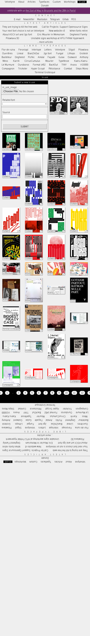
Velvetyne (10, 2)
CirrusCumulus (32, 61)
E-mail (17, 19)
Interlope (36, 50)
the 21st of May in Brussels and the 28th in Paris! (51, 11)
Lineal (20, 53)
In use (82, 2)
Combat (68, 69)
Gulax (61, 57)
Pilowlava (83, 50)
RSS (73, 19)
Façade (51, 57)
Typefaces (44, 2)
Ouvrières (7, 53)
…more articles (45, 42)
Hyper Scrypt (38, 69)
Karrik (16, 61)
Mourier (49, 61)
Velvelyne (60, 50)
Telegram (55, 19)
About (21, 2)
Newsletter (28, 19)
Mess (5, 61)
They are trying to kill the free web (19, 27)
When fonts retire (79, 31)
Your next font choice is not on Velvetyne (23, 31)
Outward (72, 57)
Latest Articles (45, 23)
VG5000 (84, 65)
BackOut (53, 65)
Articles (32, 2)
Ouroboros (23, 65)
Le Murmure (8, 65)
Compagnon (8, 69)
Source (6, 112)
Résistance (54, 69)
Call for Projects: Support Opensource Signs (65, 27)
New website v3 (57, 31)
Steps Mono (82, 69)
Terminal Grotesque (45, 72)
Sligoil (72, 50)
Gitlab (65, 19)
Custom (57, 2)
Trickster (22, 69)
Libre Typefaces (46, 46)
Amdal (41, 57)
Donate (45, 5)
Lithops (71, 53)
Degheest (20, 57)
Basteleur (7, 57)
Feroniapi (23, 50)
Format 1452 (39, 65)
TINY (64, 65)
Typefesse (64, 61)
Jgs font (48, 53)
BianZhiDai (33, 53)
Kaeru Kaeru (80, 61)
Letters (48, 50)
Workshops (70, 2)
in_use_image (9, 87)
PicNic (31, 57)
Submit (25, 126)
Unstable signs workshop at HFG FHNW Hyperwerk (57, 38)
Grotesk (84, 53)
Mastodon (42, 19)
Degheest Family (78, 34)
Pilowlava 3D (12, 38)
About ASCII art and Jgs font (17, 34)
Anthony (84, 57)
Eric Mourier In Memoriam (51, 34)
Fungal (59, 53)
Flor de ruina (8, 50)
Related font (8, 100)
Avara (73, 65)
